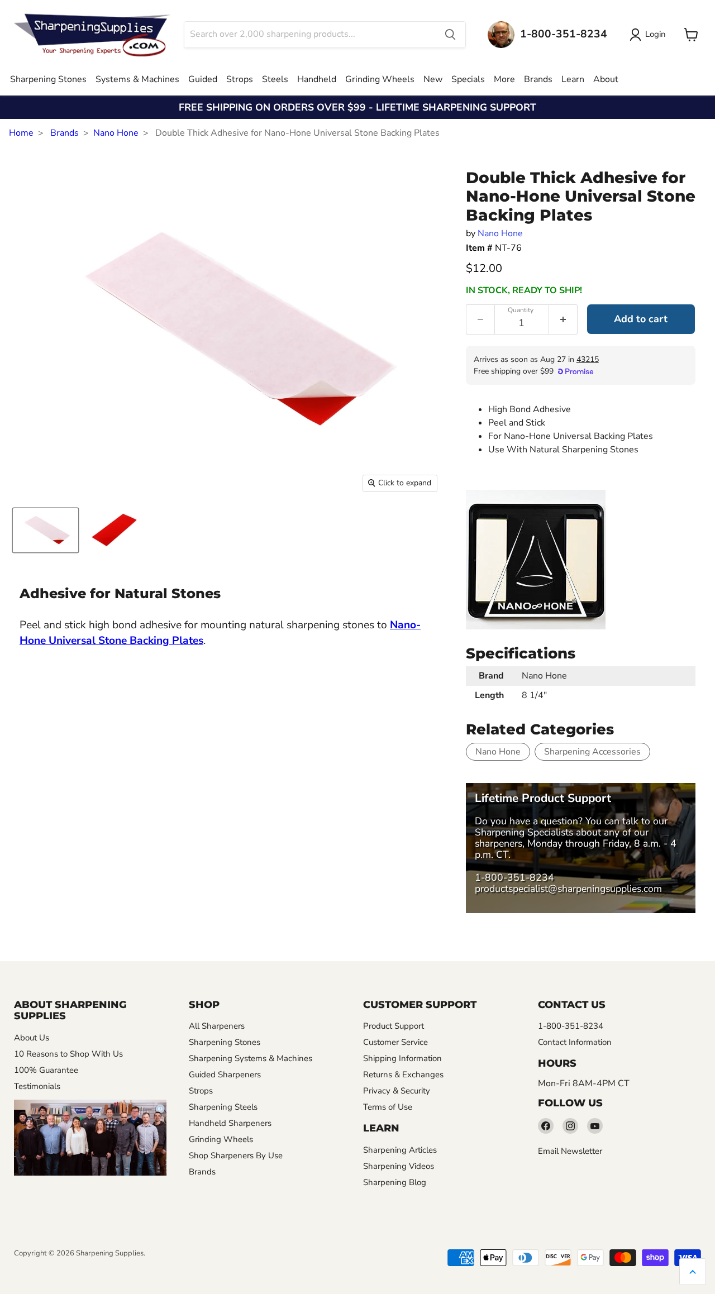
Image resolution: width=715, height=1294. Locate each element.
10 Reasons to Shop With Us (68, 1053)
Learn (572, 79)
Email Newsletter (570, 1151)
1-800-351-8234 (514, 877)
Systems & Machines (137, 79)
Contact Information (575, 1042)
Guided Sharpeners (225, 1074)
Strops (239, 79)
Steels (275, 79)
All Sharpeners (217, 1026)
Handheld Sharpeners (230, 1123)
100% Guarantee (46, 1070)
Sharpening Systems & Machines (250, 1058)
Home (21, 133)
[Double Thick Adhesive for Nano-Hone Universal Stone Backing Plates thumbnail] (45, 530)
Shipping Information (402, 1058)
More (504, 79)
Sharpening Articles (400, 1149)
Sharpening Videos (398, 1166)
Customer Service (395, 1042)
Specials (468, 79)
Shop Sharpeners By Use (236, 1155)
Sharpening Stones (48, 79)
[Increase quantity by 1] (563, 319)
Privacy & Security (396, 1090)
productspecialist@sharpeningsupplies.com (568, 888)
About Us (31, 1037)
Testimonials (37, 1086)
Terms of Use (387, 1106)
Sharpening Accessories (592, 752)
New (432, 79)
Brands (538, 79)
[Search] (450, 34)
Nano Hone (116, 133)
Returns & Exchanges (403, 1074)
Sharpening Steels (223, 1106)
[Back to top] (692, 1271)
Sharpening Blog (394, 1182)
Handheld (316, 79)
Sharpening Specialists (524, 832)
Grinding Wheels (379, 79)
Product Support (393, 1026)
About (605, 79)
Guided (202, 79)
